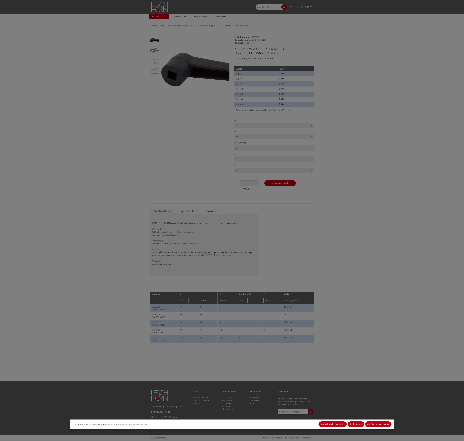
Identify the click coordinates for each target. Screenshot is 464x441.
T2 (235, 165)
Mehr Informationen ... (139, 424)
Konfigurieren (356, 424)
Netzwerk (225, 406)
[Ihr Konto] (296, 7)
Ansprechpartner (201, 400)
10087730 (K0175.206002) (159, 316)
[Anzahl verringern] (237, 183)
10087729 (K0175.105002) (159, 308)
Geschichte (226, 400)
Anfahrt (196, 403)
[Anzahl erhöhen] (260, 183)
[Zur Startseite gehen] (159, 7)
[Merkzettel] (290, 7)
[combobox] (270, 7)
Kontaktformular (201, 397)
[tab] (162, 211)
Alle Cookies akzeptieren (378, 424)
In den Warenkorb (280, 183)
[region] (189, 70)
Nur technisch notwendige (332, 424)
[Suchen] (284, 7)
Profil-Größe (240, 142)
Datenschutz (255, 400)
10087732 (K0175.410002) (159, 331)
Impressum (255, 397)
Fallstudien (226, 403)
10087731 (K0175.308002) (159, 323)
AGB (252, 403)
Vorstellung (226, 397)
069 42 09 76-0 (160, 412)
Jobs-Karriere (227, 409)
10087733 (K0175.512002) (159, 339)
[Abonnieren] (310, 412)
